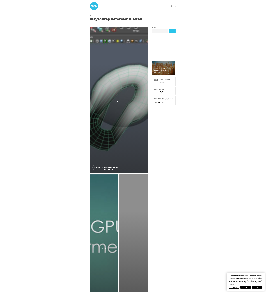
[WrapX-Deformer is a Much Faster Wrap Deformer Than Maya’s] (119, 100)
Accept (257, 287)
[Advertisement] (164, 47)
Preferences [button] (231, 284)
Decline (245, 287)
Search (154, 27)
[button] (175, 6)
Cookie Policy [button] (231, 282)
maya (93, 165)
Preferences (234, 287)
